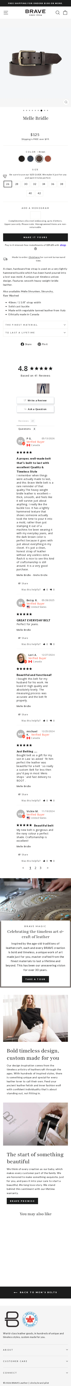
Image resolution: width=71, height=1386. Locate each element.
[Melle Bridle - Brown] (13, 1264)
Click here (34, 257)
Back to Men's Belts (38, 1292)
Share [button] (24, 583)
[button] (45, 589)
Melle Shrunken (30, 291)
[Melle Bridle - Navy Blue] (9, 1264)
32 (34, 183)
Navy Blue (30, 158)
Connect (10, 1373)
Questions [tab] (24, 428)
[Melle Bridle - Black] (5, 1264)
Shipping (26, 139)
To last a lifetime (20, 332)
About (8, 1350)
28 (16, 183)
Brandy (48, 158)
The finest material (21, 325)
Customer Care (15, 1361)
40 (30, 193)
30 (25, 183)
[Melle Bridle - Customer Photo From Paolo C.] (43, 389)
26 (7, 183)
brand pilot (43, 1382)
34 (43, 183)
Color (35, 152)
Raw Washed (11, 295)
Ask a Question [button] (37, 409)
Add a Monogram (35, 208)
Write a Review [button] (37, 400)
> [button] (48, 868)
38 (61, 183)
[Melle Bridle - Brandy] (17, 1264)
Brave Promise (22, 1201)
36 (52, 183)
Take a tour (35, 979)
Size (35, 169)
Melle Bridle (24, 575)
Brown (39, 158)
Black (21, 158)
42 (39, 193)
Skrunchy (47, 291)
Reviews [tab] (23, 420)
